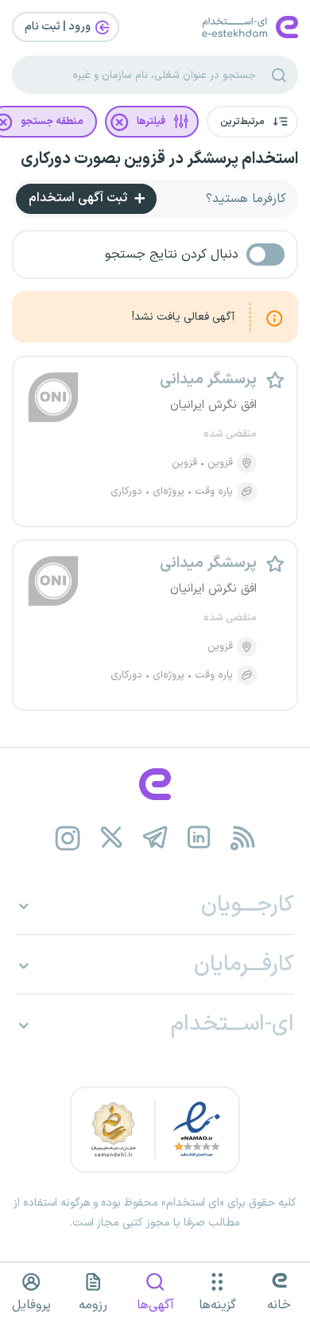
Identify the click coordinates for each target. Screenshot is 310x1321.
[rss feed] (243, 838)
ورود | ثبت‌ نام (59, 26)
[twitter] (112, 838)
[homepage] (155, 784)
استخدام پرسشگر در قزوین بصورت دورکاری (159, 159)
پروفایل (31, 1305)
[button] (252, 122)
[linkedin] (199, 838)
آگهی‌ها (155, 1305)
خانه (279, 1305)
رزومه (93, 1305)
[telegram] (155, 838)
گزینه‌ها (217, 1305)
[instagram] (68, 838)
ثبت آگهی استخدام (79, 198)
